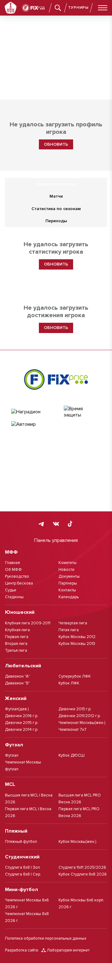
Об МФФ (13, 569)
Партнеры (67, 583)
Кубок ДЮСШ (71, 755)
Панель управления (56, 540)
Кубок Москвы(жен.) (77, 841)
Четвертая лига (72, 623)
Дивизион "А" (17, 676)
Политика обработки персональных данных (45, 938)
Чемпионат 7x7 (72, 729)
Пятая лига (68, 629)
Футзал (11, 755)
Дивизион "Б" (17, 683)
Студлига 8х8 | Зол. (23, 867)
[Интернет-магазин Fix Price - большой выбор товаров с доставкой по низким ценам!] (56, 379)
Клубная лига (17, 629)
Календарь (68, 596)
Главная (12, 562)
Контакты (67, 590)
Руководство (17, 576)
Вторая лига (16, 643)
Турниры (78, 7)
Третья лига (16, 650)
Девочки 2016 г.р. (21, 715)
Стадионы (14, 596)
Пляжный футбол (21, 841)
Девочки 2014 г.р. (21, 729)
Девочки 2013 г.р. (74, 709)
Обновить (56, 144)
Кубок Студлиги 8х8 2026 (82, 874)
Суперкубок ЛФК (74, 676)
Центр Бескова (19, 583)
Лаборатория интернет (68, 950)
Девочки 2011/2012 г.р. (79, 715)
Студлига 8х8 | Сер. (23, 874)
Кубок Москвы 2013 (76, 643)
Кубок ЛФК (68, 683)
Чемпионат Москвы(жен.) (81, 722)
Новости (66, 569)
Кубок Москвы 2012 (77, 636)
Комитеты (67, 562)
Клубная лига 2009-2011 (27, 623)
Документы (69, 576)
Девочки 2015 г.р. (21, 722)
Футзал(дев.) (17, 709)
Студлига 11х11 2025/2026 (82, 867)
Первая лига (16, 636)
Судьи (10, 590)
